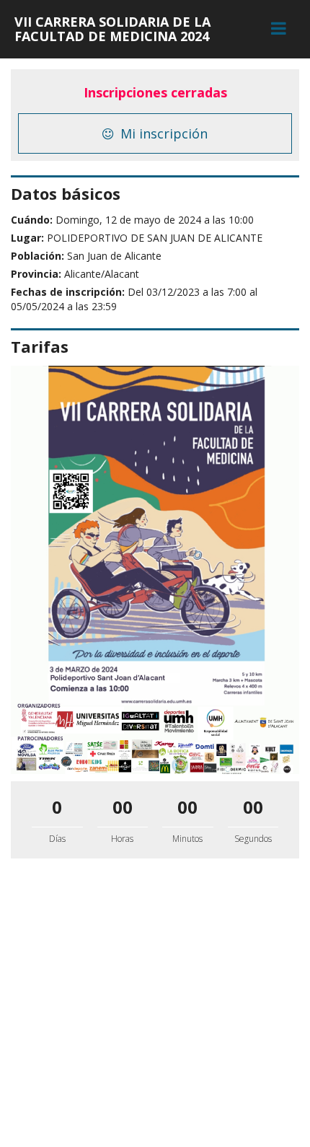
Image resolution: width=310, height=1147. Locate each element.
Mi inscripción (162, 133)
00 (122, 807)
